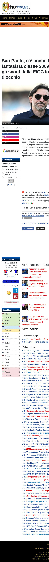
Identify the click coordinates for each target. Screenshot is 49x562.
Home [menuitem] (4, 18)
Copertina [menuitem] (43, 18)
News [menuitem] (34, 18)
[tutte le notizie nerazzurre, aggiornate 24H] (16, 7)
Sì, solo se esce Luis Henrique (11, 173)
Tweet (41, 229)
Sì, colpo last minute (11, 169)
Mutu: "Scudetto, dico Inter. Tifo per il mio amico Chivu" (37, 307)
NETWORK (39, 548)
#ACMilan (26, 203)
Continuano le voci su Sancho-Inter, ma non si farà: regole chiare (38, 295)
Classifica (6, 310)
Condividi (29, 229)
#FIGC (44, 192)
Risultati (11, 185)
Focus (30, 213)
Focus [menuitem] (27, 18)
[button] (11, 181)
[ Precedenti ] (10, 277)
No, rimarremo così (10, 177)
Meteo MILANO (11, 282)
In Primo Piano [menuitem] (15, 18)
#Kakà (24, 201)
